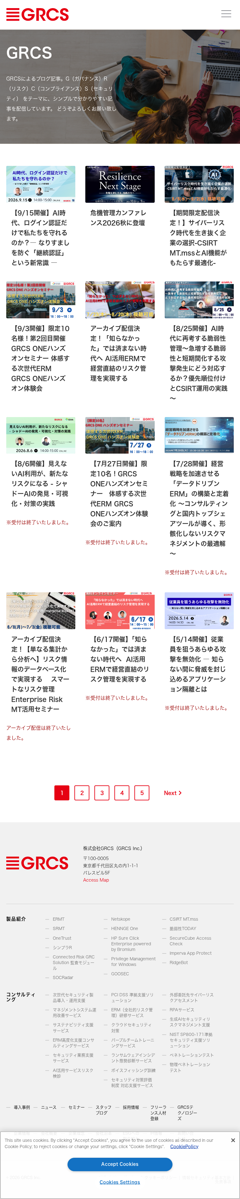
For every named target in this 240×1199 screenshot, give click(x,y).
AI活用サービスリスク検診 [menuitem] (73, 1073)
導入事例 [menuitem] (22, 1107)
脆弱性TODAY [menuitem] (183, 929)
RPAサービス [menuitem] (182, 1010)
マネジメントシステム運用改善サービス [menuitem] (74, 1012)
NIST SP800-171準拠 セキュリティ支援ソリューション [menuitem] (191, 1040)
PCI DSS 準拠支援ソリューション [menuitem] (132, 997)
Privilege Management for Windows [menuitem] (133, 962)
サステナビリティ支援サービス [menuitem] (73, 1027)
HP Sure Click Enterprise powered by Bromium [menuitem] (131, 944)
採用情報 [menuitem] (131, 1107)
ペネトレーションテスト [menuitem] (192, 1055)
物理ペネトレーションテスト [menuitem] (190, 1067)
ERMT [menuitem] (58, 919)
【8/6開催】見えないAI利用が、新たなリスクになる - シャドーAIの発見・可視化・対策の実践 (39, 483)
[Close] (233, 1140)
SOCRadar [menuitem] (63, 978)
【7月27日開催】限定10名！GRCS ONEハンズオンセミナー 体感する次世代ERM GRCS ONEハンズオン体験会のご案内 (119, 493)
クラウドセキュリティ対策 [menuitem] (131, 1027)
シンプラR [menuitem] (62, 948)
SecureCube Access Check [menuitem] (190, 941)
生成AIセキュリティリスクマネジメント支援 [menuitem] (190, 1022)
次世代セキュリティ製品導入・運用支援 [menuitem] (73, 997)
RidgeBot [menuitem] (179, 963)
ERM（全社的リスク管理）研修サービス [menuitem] (132, 1012)
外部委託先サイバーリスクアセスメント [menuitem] (192, 997)
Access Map (96, 880)
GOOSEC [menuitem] (120, 974)
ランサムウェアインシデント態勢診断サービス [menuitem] (133, 1058)
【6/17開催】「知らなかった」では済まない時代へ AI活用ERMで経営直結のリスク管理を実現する (119, 659)
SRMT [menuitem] (59, 929)
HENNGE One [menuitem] (124, 929)
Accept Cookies (119, 1164)
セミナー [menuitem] (76, 1107)
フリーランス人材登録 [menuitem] (158, 1113)
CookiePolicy (184, 1147)
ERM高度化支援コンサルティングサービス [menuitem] (73, 1043)
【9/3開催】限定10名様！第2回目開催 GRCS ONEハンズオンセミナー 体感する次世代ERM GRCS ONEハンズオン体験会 (40, 358)
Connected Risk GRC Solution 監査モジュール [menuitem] (74, 962)
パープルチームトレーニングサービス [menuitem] (132, 1043)
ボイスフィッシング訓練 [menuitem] (133, 1070)
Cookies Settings (120, 1182)
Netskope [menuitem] (120, 919)
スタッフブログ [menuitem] (104, 1110)
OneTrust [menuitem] (62, 938)
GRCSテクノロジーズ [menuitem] (187, 1113)
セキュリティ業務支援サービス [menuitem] (73, 1058)
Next (170, 792)
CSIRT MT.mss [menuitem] (184, 919)
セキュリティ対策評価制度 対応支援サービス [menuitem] (132, 1082)
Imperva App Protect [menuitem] (191, 953)
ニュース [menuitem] (49, 1107)
